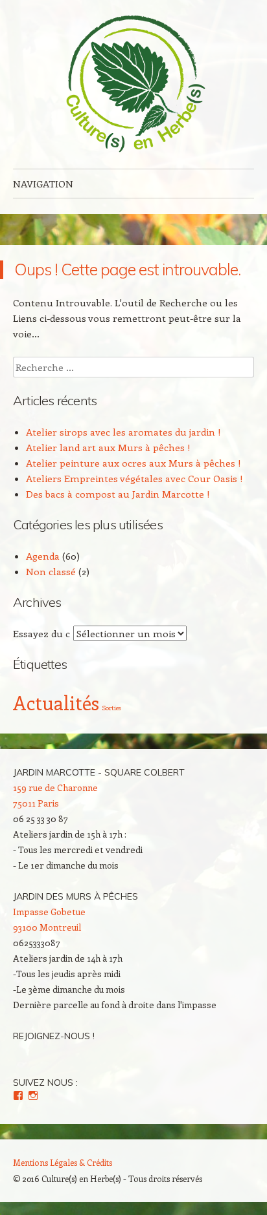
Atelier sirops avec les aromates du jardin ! (123, 431)
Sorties (111, 707)
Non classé (51, 571)
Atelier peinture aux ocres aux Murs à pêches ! (133, 462)
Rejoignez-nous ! (54, 1036)
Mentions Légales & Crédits (62, 1162)
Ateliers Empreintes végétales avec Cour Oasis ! (134, 478)
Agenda (43, 555)
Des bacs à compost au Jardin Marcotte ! (118, 493)
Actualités (56, 702)
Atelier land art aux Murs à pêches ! (108, 447)
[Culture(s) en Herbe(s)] (133, 84)
